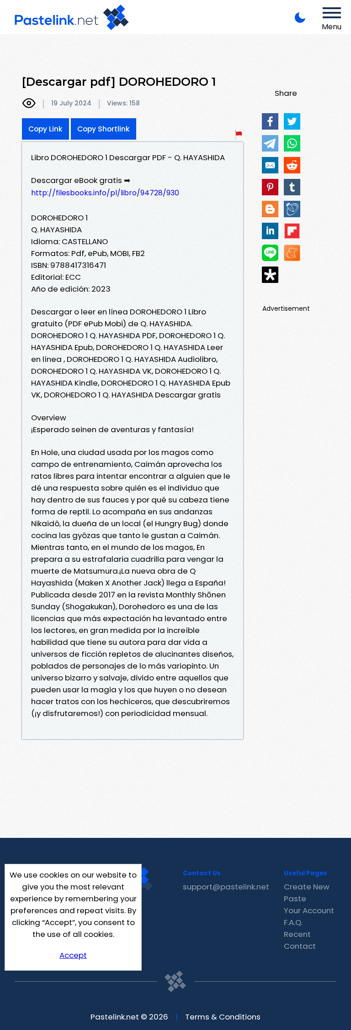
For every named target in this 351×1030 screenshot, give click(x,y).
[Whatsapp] (292, 143)
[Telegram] (270, 143)
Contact (300, 946)
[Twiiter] (292, 121)
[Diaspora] (270, 275)
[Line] (270, 253)
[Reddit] (292, 165)
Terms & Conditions (223, 1016)
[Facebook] (270, 121)
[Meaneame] (292, 253)
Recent (297, 934)
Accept (73, 955)
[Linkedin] (270, 231)
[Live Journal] (292, 209)
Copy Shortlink (103, 129)
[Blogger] (270, 209)
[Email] (270, 165)
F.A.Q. (293, 922)
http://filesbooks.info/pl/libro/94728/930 (105, 193)
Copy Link (45, 129)
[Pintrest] (270, 187)
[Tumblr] (292, 187)
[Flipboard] (292, 231)
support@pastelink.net (226, 886)
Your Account (309, 910)
